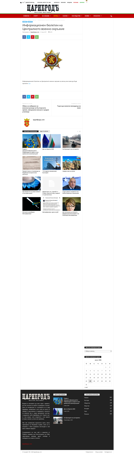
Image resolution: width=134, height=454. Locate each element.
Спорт (36, 16)
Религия (86, 414)
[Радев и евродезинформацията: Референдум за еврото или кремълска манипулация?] (31, 141)
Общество (87, 403)
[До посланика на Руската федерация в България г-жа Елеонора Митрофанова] (72, 204)
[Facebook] (24, 37)
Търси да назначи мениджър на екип (69, 107)
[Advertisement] (92, 8)
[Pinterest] (32, 37)
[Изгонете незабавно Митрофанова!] (31, 204)
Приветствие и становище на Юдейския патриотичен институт (31, 172)
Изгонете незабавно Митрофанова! (28, 212)
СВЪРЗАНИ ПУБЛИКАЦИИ (30, 131)
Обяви (87, 16)
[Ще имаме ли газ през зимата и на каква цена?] (31, 183)
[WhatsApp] (37, 37)
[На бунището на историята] (72, 141)
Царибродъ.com (35, 32)
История (86, 408)
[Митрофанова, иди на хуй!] (51, 204)
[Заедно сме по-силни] (72, 163)
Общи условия (99, 452)
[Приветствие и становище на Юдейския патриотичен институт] (31, 163)
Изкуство (86, 406)
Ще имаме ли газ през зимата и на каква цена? (31, 192)
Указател (96, 16)
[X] (28, 37)
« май (86, 387)
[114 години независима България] (51, 163)
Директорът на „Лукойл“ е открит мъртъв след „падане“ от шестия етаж (51, 193)
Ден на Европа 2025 (48, 149)
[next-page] (80, 131)
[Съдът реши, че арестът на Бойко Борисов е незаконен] (72, 183)
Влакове (63, 2)
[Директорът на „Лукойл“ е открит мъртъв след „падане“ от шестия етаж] (51, 183)
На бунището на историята (71, 149)
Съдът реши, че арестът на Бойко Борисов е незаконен (71, 192)
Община (69, 2)
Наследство (76, 16)
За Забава (45, 16)
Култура (86, 400)
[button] (111, 16)
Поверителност (89, 452)
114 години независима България (49, 172)
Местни (34, 20)
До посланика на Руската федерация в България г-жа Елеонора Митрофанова (71, 213)
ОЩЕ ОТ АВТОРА (44, 131)
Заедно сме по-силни (69, 171)
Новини (26, 16)
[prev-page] (78, 131)
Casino (65, 16)
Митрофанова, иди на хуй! (50, 212)
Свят (85, 411)
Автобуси (56, 2)
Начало (24, 20)
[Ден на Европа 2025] (51, 141)
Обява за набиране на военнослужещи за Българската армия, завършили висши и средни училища (35, 109)
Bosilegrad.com (108, 452)
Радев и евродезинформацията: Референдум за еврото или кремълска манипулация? (30, 151)
